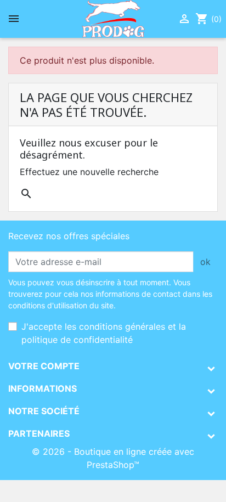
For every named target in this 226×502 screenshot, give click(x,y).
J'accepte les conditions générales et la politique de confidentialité (103, 333)
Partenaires (39, 433)
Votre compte (44, 365)
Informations (42, 388)
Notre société (44, 410)
